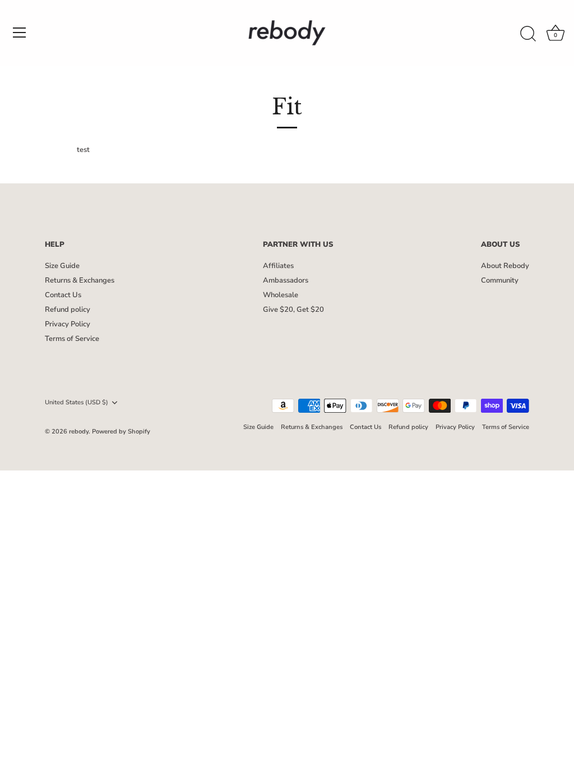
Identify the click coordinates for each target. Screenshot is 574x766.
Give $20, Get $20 (293, 309)
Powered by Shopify (121, 431)
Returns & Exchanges (79, 280)
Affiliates (278, 266)
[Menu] (19, 32)
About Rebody (505, 266)
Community (500, 280)
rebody (79, 431)
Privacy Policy (67, 324)
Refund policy (67, 309)
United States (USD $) (76, 403)
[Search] (528, 34)
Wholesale (280, 295)
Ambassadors (285, 280)
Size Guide (62, 266)
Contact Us (63, 295)
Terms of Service (72, 339)
